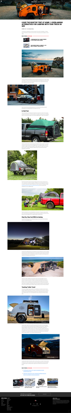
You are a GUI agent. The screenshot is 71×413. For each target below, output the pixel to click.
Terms (8, 402)
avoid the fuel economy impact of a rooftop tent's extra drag (30, 185)
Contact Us (8, 400)
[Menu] (1, 1)
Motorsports (3, 405)
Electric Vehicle (3, 404)
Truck (2, 402)
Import (2, 403)
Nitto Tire (35, 405)
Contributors (9, 399)
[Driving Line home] (35, 2)
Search (8, 401)
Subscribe (45, 394)
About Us (8, 406)
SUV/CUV (2, 400)
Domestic (2, 399)
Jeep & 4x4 (2, 401)
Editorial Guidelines (9, 407)
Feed (7, 404)
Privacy (8, 403)
